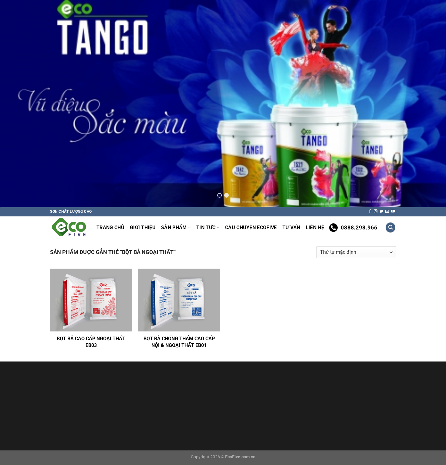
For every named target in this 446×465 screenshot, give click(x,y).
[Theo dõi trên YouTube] (393, 211)
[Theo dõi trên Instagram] (375, 211)
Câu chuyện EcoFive (251, 227)
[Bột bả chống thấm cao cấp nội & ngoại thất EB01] (179, 300)
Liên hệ (315, 227)
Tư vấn (291, 227)
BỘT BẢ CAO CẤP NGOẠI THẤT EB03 (91, 342)
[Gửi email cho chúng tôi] (387, 211)
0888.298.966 (359, 227)
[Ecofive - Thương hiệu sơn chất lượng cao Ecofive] (68, 227)
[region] (223, 103)
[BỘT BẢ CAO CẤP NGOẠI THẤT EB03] (91, 300)
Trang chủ (110, 227)
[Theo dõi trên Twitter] (381, 211)
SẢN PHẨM (174, 227)
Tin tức (205, 227)
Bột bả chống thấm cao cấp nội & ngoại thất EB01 (179, 342)
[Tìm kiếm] (390, 227)
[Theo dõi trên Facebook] (370, 211)
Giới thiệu (143, 227)
